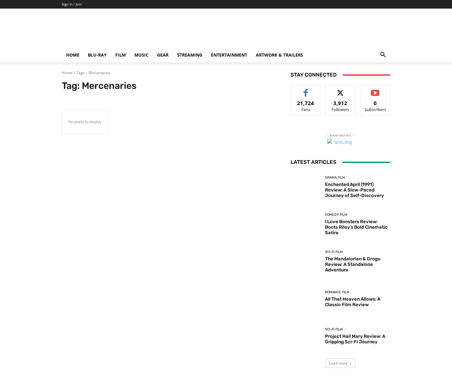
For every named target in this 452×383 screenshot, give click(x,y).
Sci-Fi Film (334, 252)
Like (305, 89)
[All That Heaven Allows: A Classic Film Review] (305, 299)
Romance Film (337, 292)
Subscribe (375, 89)
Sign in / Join (72, 4)
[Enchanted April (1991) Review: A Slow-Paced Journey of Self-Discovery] (305, 187)
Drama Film (335, 177)
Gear (163, 55)
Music (141, 55)
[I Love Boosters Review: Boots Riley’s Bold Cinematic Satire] (305, 224)
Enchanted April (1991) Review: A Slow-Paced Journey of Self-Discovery (354, 190)
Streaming (189, 55)
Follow (340, 89)
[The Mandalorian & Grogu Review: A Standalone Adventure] (305, 261)
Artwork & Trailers (279, 55)
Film (120, 55)
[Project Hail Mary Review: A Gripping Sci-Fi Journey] (305, 336)
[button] (382, 55)
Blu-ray (97, 55)
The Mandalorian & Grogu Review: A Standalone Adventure (352, 264)
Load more (338, 363)
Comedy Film (336, 214)
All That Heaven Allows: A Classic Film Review (352, 301)
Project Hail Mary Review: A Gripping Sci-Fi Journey (355, 339)
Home (72, 55)
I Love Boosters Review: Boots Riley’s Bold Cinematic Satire (356, 227)
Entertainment (229, 55)
